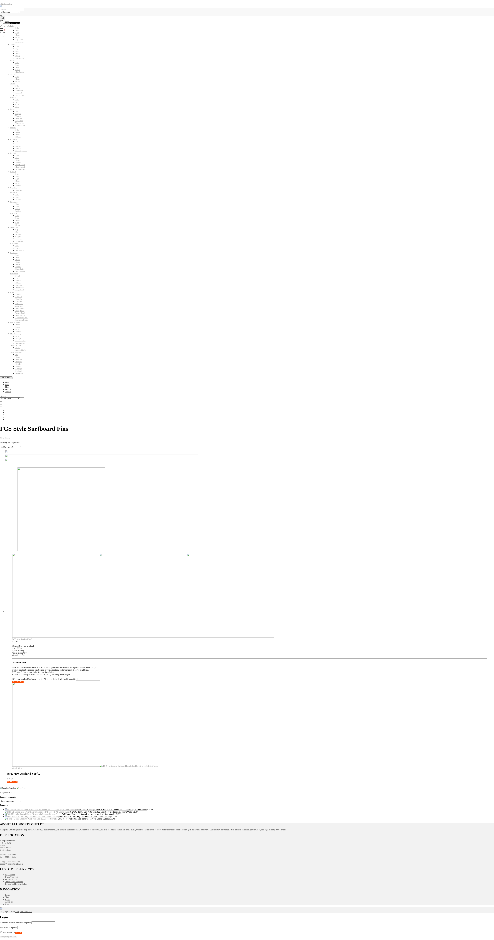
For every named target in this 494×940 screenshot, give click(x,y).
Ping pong (13, 202)
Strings (17, 56)
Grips (17, 51)
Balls (17, 47)
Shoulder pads (20, 167)
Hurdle (17, 348)
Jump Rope (19, 306)
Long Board (19, 290)
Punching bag (20, 343)
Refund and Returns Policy (16, 884)
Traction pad (19, 123)
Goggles (18, 237)
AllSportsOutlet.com (23, 912)
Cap (16, 230)
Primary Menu (6, 378)
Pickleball (13, 192)
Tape (17, 102)
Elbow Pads (19, 269)
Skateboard (14, 274)
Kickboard (19, 241)
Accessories (19, 42)
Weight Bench (20, 313)
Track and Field (15, 345)
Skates (17, 264)
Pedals (17, 327)
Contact (8, 392)
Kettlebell (18, 297)
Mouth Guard (20, 165)
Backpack (18, 371)
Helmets (18, 137)
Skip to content (6, 4)
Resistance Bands (21, 320)
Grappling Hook (21, 151)
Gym (12, 292)
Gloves (17, 70)
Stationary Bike (20, 315)
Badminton (14, 243)
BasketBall (14, 213)
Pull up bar (19, 304)
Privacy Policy (11, 879)
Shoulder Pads (20, 271)
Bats (17, 174)
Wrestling (13, 188)
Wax (17, 111)
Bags (17, 49)
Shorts (17, 325)
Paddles (18, 199)
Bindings (18, 369)
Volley (12, 84)
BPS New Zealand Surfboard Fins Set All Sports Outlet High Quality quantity (44, 679)
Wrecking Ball (20, 341)
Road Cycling (15, 322)
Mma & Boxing (15, 334)
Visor (17, 158)
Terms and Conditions (14, 882)
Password (8, 927)
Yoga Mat (18, 299)
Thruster (18, 116)
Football (13, 153)
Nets (17, 204)
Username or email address (15, 923)
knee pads (18, 93)
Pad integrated (20, 169)
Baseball (13, 172)
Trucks (17, 278)
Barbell (18, 294)
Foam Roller (19, 308)
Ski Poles (18, 359)
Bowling (13, 97)
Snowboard (19, 373)
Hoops (17, 225)
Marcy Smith (19, 311)
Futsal (12, 60)
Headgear (18, 338)
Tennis (12, 44)
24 (7, 438)
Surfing (12, 109)
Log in (18, 932)
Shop (7, 385)
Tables (17, 209)
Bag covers (19, 121)
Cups (17, 104)
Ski (16, 355)
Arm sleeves (19, 95)
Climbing (13, 139)
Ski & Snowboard (16, 352)
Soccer (12, 74)
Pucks (17, 257)
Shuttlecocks (19, 250)
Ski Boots (18, 362)
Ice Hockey (14, 253)
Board (17, 276)
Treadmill (18, 301)
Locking (18, 148)
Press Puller (19, 287)
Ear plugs (18, 239)
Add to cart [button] (12, 782)
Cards (17, 223)
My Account (10, 875)
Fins (16, 232)
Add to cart (18, 682)
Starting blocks (20, 350)
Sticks (17, 132)
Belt (16, 142)
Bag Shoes (19, 40)
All (9, 438)
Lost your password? (8, 937)
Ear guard (18, 190)
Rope (17, 144)
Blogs (7, 387)
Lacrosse (13, 128)
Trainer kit (19, 91)
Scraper (18, 114)
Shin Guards (19, 72)
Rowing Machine (21, 318)
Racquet (18, 248)
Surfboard (18, 118)
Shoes (17, 53)
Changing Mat (20, 125)
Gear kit (18, 146)
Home (7, 382)
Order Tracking (11, 877)
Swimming (14, 227)
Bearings (18, 285)
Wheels (18, 281)
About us (8, 389)
